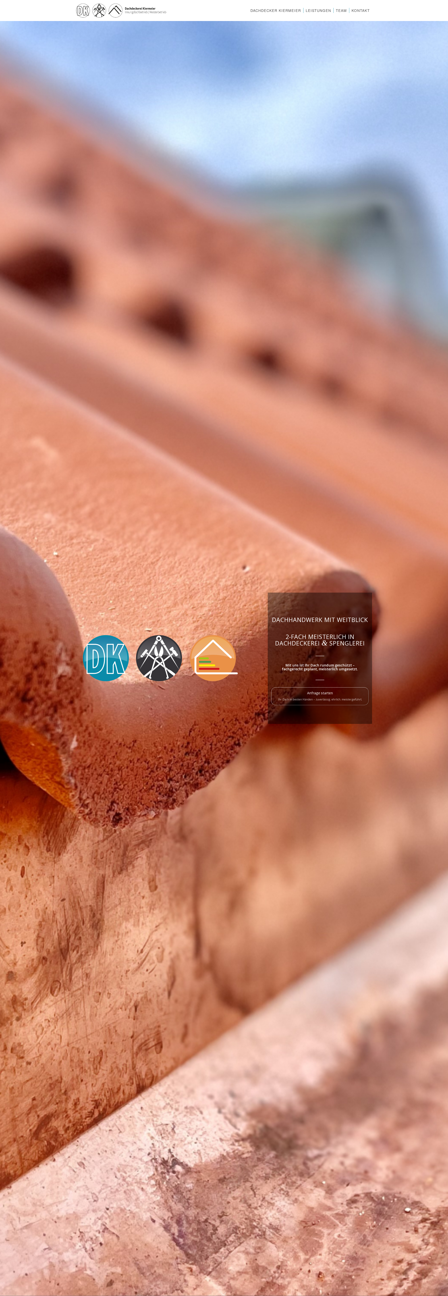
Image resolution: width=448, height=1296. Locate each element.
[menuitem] (275, 10)
